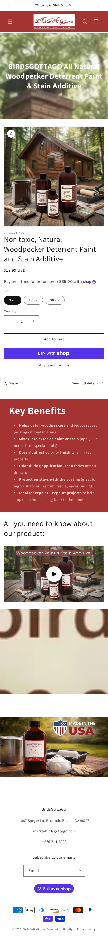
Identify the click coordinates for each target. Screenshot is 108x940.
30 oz (54, 300)
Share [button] (13, 383)
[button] (10, 21)
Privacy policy (86, 929)
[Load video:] (54, 574)
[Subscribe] (79, 871)
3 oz (12, 300)
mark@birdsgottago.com (54, 831)
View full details (85, 383)
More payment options (54, 365)
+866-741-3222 (54, 841)
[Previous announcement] (9, 5)
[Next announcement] (98, 5)
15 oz (33, 300)
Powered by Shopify (60, 929)
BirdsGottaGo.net (34, 929)
